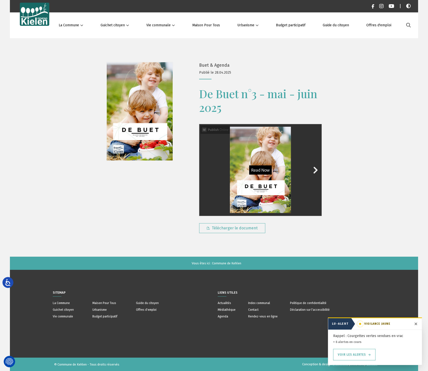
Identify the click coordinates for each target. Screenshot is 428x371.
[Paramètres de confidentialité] (9, 361)
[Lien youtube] (391, 6)
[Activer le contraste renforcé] (408, 6)
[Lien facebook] (373, 6)
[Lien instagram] (381, 6)
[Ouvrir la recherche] (408, 25)
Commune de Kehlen (226, 263)
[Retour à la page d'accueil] (35, 19)
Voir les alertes (352, 354)
